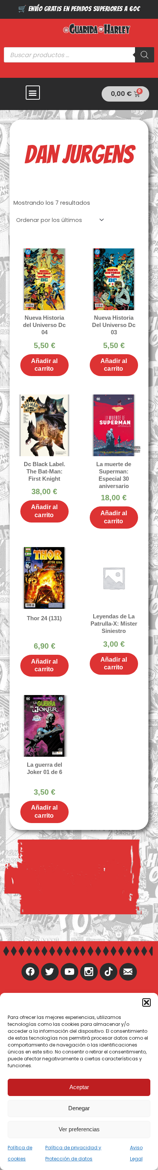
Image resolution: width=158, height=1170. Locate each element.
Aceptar (79, 1087)
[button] (146, 1002)
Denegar (79, 1108)
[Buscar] (144, 54)
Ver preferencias (79, 1129)
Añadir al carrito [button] (44, 365)
